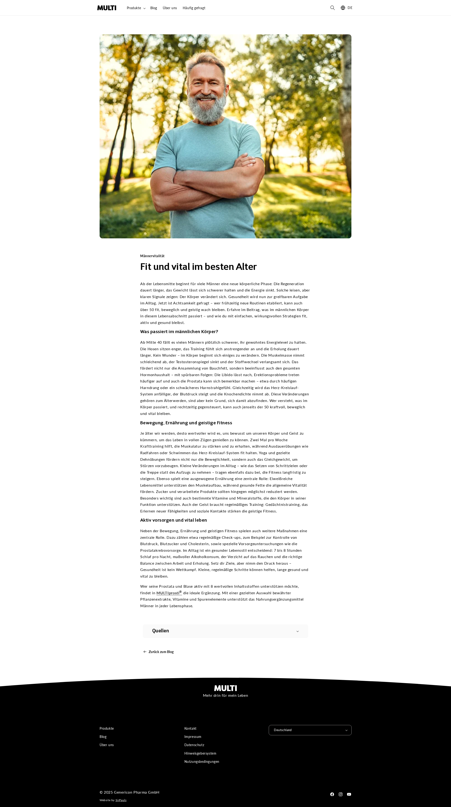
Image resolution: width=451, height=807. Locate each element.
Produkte (107, 728)
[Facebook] (332, 794)
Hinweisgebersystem (200, 753)
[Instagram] (340, 794)
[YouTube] (349, 794)
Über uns (107, 745)
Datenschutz (194, 745)
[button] (136, 8)
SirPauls (121, 800)
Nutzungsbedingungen (201, 762)
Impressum (193, 737)
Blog (103, 737)
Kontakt (190, 728)
